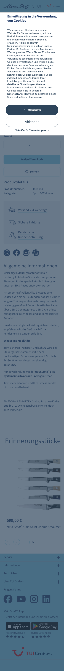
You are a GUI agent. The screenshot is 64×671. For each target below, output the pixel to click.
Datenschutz (15, 93)
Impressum (35, 97)
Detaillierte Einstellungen (31, 130)
